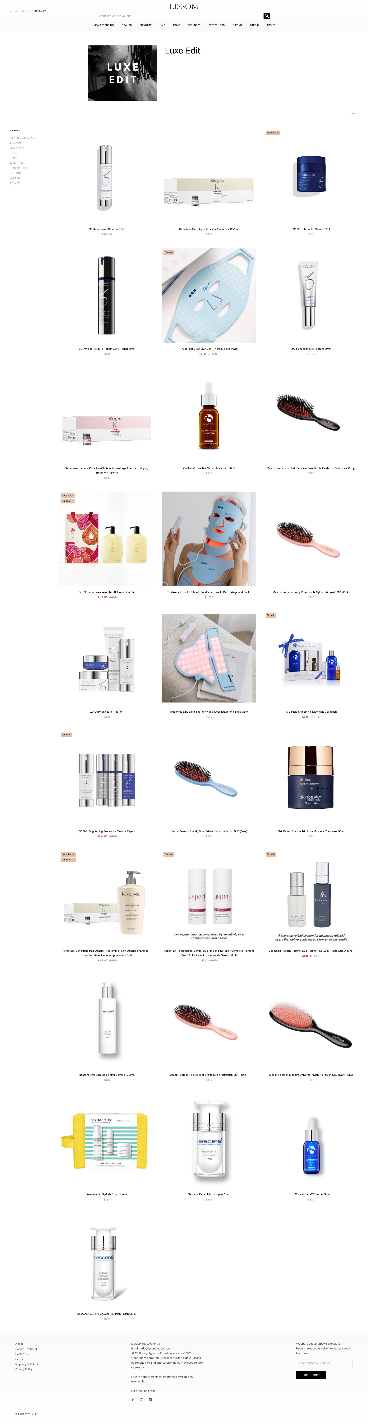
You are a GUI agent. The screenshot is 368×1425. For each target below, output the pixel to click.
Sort (354, 113)
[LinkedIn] (150, 1399)
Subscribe (311, 1375)
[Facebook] (132, 1399)
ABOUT (271, 25)
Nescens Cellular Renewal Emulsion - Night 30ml (106, 1313)
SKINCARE (146, 25)
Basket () (40, 11)
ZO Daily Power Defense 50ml (106, 229)
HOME (176, 25)
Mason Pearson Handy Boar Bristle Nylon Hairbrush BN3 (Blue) (208, 831)
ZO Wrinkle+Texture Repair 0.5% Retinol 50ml (107, 348)
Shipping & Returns (27, 1364)
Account (13, 11)
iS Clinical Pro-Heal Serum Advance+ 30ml (209, 468)
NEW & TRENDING (104, 25)
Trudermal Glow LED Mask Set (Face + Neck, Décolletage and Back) (209, 592)
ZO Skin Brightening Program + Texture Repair (106, 831)
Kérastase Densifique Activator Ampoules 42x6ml (208, 229)
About (19, 1343)
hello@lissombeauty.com (155, 1348)
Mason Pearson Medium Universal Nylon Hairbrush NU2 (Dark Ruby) (311, 1074)
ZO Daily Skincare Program (106, 711)
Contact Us (22, 1353)
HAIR (162, 25)
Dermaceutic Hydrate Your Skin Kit (107, 1194)
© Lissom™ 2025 (26, 1414)
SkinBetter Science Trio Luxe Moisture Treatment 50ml (311, 831)
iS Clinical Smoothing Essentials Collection (311, 711)
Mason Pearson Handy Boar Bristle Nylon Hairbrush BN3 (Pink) (311, 592)
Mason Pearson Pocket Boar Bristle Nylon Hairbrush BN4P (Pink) (208, 1074)
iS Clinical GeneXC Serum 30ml (311, 1194)
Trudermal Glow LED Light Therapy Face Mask (208, 348)
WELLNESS (194, 25)
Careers (19, 1359)
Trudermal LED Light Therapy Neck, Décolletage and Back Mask (209, 711)
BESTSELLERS (217, 25)
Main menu (15, 130)
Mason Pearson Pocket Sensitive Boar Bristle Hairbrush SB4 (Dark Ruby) (311, 468)
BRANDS (127, 25)
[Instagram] (141, 1399)
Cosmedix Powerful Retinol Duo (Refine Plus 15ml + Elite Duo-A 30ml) (311, 950)
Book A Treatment (26, 1348)
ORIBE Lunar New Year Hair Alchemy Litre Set (107, 592)
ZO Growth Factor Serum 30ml (311, 229)
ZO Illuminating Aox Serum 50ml (311, 348)
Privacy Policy (24, 1369)
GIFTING (237, 25)
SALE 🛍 (254, 25)
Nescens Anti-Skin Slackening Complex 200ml (107, 1074)
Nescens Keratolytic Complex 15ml (209, 1194)
